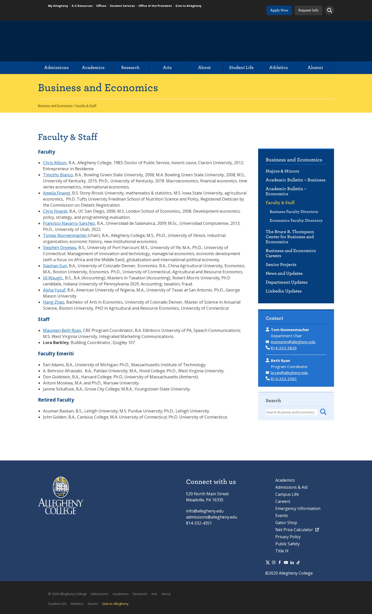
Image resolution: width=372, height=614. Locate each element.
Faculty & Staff (280, 202)
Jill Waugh (52, 278)
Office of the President (155, 6)
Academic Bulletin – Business (295, 180)
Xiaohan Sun (55, 265)
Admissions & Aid (291, 487)
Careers (282, 501)
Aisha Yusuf (54, 290)
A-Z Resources (82, 6)
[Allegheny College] (96, 41)
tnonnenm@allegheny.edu (293, 341)
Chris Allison (55, 162)
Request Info (308, 10)
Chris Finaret (55, 211)
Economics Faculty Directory (296, 220)
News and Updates (284, 273)
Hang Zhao (53, 302)
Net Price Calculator (294, 529)
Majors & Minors (282, 171)
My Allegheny (58, 6)
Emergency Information (297, 508)
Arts (167, 67)
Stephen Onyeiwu (59, 247)
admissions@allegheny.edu (211, 517)
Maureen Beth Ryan (62, 330)
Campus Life (287, 494)
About (204, 67)
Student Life (241, 67)
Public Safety (287, 544)
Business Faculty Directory (294, 212)
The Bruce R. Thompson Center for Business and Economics (290, 236)
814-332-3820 (284, 347)
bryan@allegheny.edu (289, 372)
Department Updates (286, 282)
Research (130, 67)
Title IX (281, 551)
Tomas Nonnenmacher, (65, 235)
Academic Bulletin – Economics (286, 191)
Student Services (122, 6)
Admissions (56, 67)
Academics (93, 67)
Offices (101, 6)
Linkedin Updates (284, 291)
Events (281, 515)
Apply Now (279, 10)
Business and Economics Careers (291, 253)
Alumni (315, 67)
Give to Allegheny (188, 6)
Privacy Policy (288, 536)
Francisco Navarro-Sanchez (69, 223)
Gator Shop (286, 522)
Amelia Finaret (56, 193)
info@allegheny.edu (204, 511)
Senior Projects (281, 264)
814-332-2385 (284, 378)
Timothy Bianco (58, 175)
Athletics (278, 67)
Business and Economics (294, 159)
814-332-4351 (199, 523)
